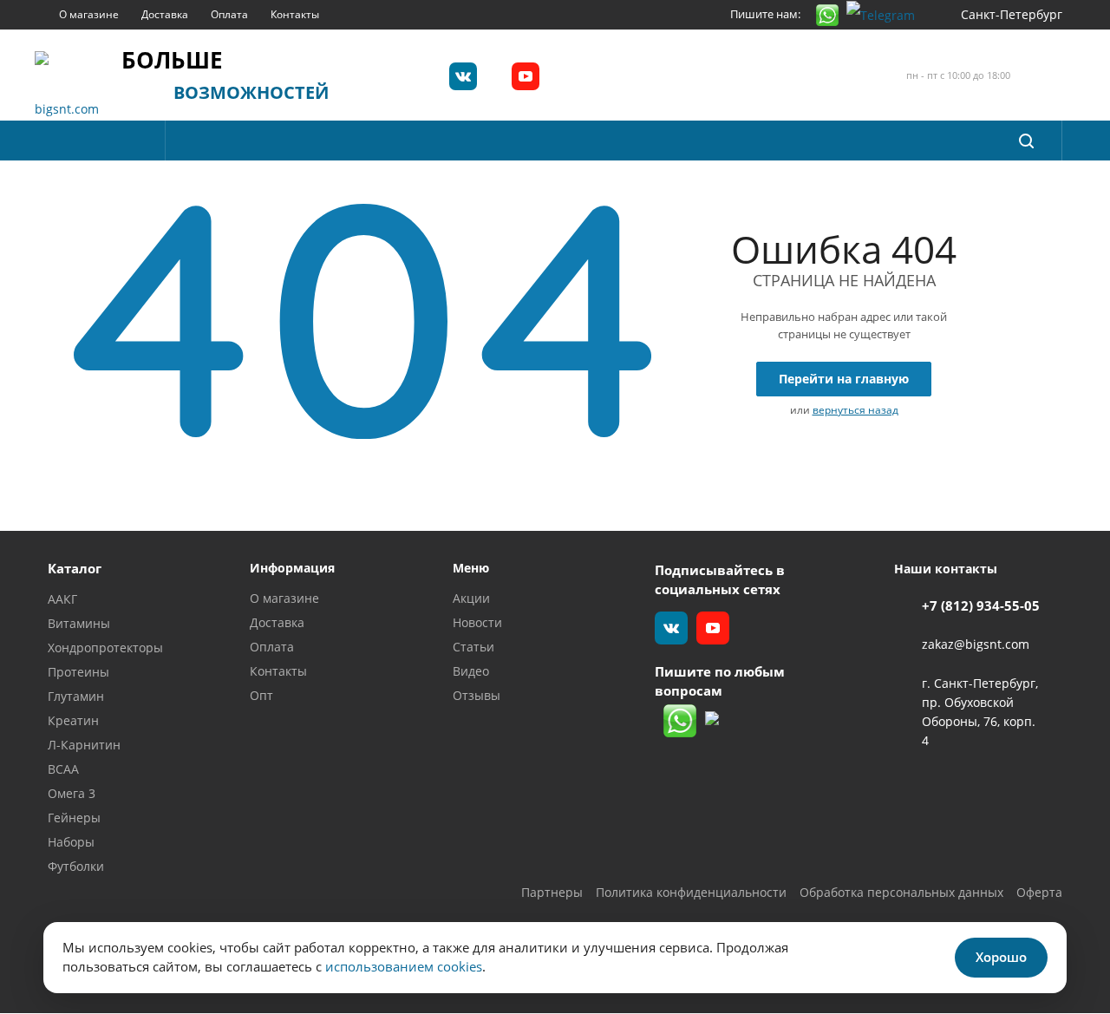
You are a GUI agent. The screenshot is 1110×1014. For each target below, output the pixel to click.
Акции (471, 598)
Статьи (473, 646)
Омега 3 (71, 793)
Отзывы (476, 695)
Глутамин (76, 696)
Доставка (277, 622)
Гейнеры (74, 817)
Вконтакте (463, 76)
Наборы (71, 842)
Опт (261, 695)
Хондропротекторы (105, 647)
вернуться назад (855, 409)
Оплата (272, 646)
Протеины (78, 672)
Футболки (76, 866)
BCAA (63, 769)
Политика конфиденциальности (691, 892)
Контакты (278, 671)
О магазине (284, 598)
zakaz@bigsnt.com (975, 645)
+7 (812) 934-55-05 (981, 605)
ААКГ (62, 599)
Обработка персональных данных (901, 892)
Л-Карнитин (84, 744)
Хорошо (1001, 956)
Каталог (74, 568)
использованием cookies (403, 966)
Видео (471, 671)
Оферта (1039, 892)
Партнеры (552, 892)
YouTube (525, 76)
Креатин (73, 720)
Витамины (79, 623)
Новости (477, 622)
